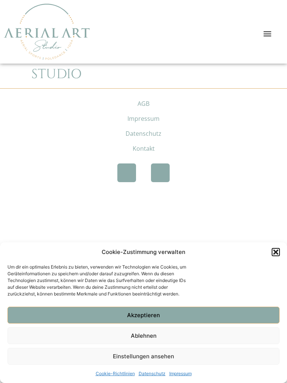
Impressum (180, 373)
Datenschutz (152, 373)
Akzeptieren (143, 315)
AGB (143, 103)
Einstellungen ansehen (143, 356)
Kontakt (144, 148)
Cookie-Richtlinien (115, 373)
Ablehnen (144, 335)
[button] (276, 252)
